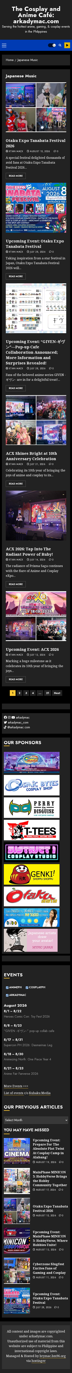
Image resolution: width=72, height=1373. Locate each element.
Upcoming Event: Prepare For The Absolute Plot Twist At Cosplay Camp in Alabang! (48, 1149)
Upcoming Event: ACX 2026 (32, 649)
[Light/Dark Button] (52, 45)
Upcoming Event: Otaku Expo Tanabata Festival (35, 243)
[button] (4, 45)
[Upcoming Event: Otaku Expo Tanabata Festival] (36, 208)
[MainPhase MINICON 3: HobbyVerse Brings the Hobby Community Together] (17, 1181)
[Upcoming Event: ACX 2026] (36, 616)
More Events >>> (16, 1086)
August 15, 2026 (40, 151)
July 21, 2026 (37, 464)
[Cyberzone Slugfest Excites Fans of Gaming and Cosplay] (17, 1271)
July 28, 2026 (38, 252)
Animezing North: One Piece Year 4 (27, 1059)
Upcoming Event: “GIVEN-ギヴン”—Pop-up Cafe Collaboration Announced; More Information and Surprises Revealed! (35, 352)
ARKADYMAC (17, 995)
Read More (16, 176)
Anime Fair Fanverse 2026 (21, 1073)
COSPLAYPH (36, 987)
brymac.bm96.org (53, 1356)
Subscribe (67, 45)
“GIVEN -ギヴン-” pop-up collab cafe (29, 1031)
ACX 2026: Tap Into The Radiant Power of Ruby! (29, 551)
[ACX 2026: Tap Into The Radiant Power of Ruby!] (36, 516)
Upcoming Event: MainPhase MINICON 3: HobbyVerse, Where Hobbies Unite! (50, 1238)
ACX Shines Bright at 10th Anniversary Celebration (31, 456)
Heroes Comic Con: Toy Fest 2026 (27, 1016)
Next (57, 693)
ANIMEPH (15, 987)
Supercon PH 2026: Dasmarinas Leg (28, 1045)
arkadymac (22, 717)
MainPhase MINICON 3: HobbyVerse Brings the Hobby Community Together (50, 1178)
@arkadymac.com (18, 727)
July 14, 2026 (37, 559)
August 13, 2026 (46, 1249)
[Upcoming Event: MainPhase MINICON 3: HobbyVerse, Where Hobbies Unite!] (17, 1241)
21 (47, 693)
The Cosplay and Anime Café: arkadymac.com (36, 15)
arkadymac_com (17, 722)
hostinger (38, 1361)
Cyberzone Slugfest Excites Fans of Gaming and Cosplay (49, 1268)
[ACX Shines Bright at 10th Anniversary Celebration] (36, 420)
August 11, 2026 (46, 1277)
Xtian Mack (16, 151)
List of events (14, 1093)
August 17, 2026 (46, 1190)
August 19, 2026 (46, 1162)
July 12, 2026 (37, 655)
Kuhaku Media (39, 1093)
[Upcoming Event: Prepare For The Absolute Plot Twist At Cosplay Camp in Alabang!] (17, 1151)
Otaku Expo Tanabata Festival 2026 (50, 1208)
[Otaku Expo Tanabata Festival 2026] (36, 107)
